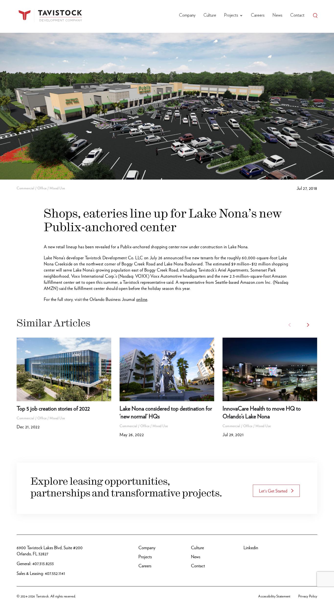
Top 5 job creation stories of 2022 (53, 408)
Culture (209, 15)
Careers (258, 15)
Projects (231, 15)
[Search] (315, 15)
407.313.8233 (43, 563)
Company (187, 15)
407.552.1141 (55, 573)
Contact (297, 15)
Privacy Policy (307, 596)
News (277, 15)
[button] (308, 325)
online (141, 299)
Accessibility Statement (274, 596)
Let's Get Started (273, 490)
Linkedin (251, 547)
